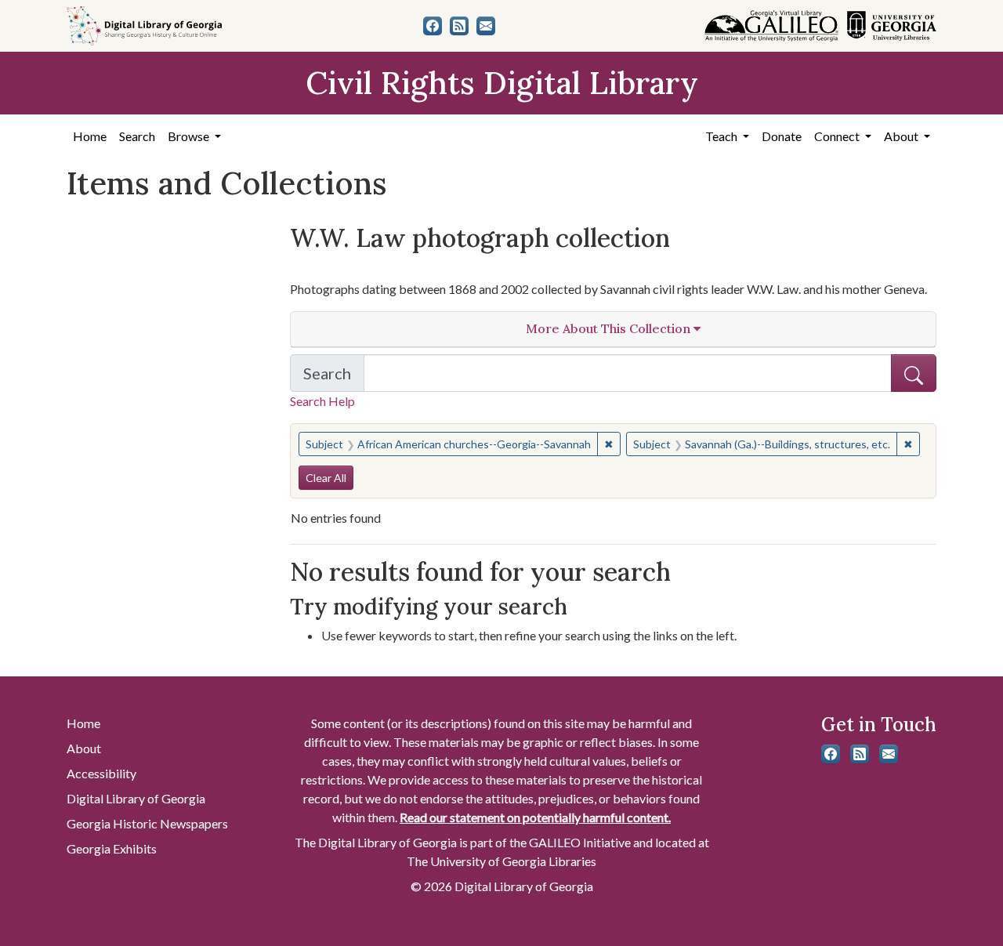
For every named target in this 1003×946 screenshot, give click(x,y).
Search (137, 136)
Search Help (322, 400)
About (84, 748)
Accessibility (101, 773)
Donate (782, 136)
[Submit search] (913, 373)
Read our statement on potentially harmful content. (535, 817)
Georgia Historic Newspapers (147, 823)
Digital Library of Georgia (136, 798)
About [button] (902, 136)
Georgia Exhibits (112, 848)
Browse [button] (190, 136)
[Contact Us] (485, 25)
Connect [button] (838, 136)
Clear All (326, 477)
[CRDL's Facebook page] (432, 25)
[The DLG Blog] (459, 25)
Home (90, 136)
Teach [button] (722, 136)
